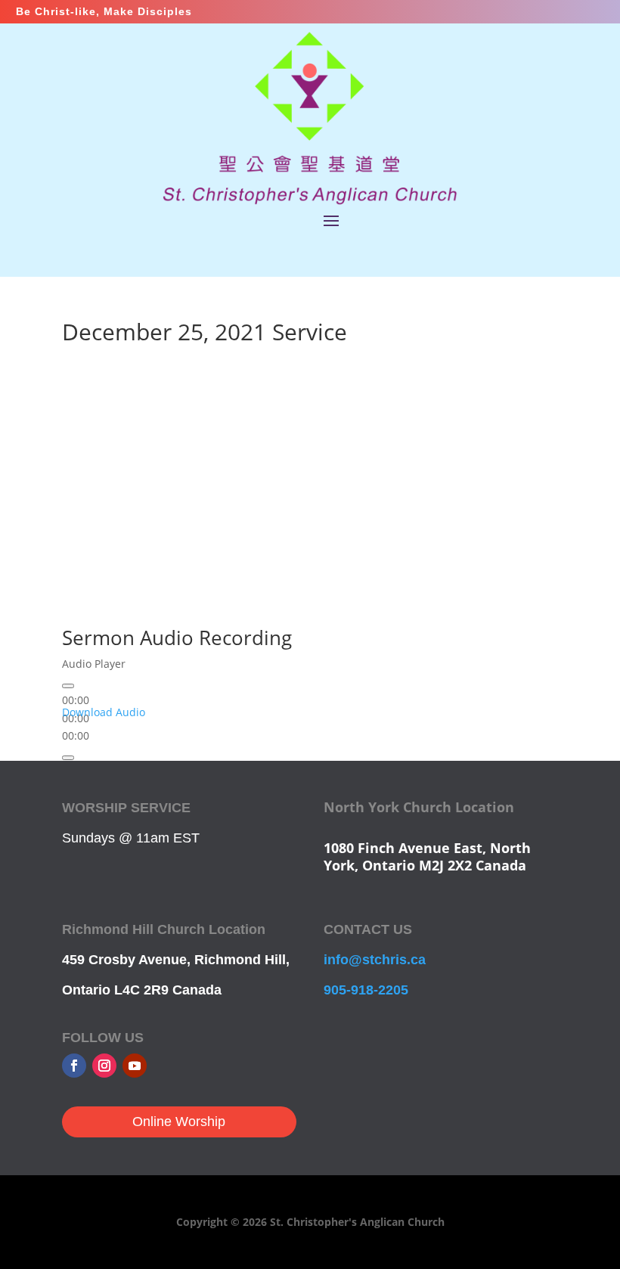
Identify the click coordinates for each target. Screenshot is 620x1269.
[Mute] (68, 758)
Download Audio (103, 712)
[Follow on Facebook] (74, 1065)
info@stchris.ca (375, 959)
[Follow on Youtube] (134, 1065)
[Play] (68, 686)
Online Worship (178, 1121)
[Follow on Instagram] (104, 1065)
